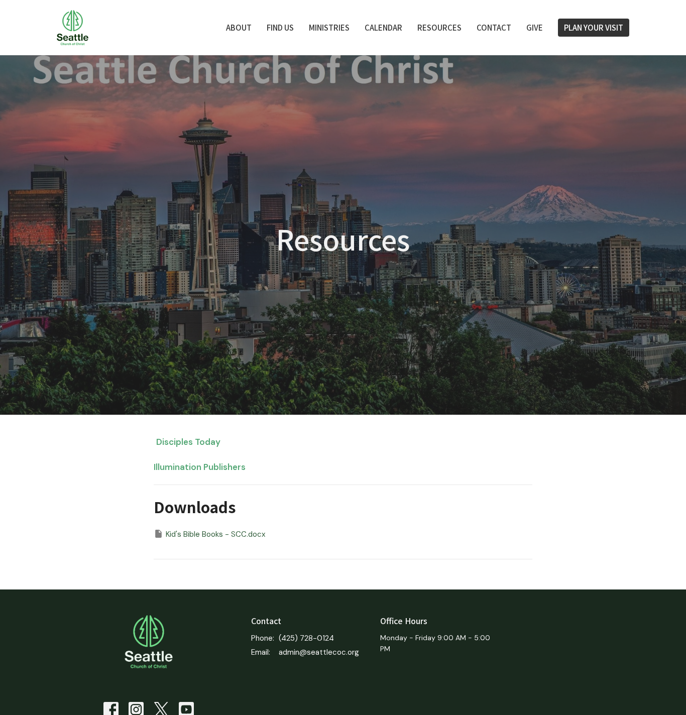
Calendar (383, 27)
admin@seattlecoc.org (319, 652)
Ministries (329, 27)
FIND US (280, 27)
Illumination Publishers (200, 466)
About (239, 27)
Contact (494, 27)
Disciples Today (188, 441)
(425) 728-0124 (306, 638)
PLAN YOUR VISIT (593, 27)
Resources (439, 27)
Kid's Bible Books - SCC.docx (215, 534)
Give (534, 27)
